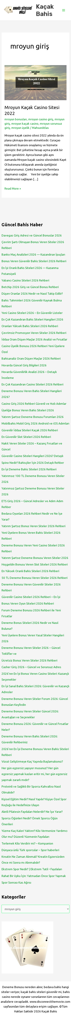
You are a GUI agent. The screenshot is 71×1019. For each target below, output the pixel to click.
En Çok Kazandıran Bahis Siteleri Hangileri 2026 (32, 319)
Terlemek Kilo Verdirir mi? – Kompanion (27, 843)
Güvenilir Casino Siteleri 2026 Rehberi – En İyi (31, 596)
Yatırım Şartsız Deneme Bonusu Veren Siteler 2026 (35, 557)
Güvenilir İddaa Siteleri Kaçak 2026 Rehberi (30, 430)
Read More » (12, 189)
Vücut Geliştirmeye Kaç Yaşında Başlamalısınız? (32, 761)
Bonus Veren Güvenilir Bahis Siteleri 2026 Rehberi (34, 261)
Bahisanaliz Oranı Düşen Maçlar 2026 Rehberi (31, 358)
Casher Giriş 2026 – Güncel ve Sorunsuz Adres (31, 667)
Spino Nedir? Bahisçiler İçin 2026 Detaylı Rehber (33, 462)
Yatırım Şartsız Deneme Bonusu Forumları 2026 (33, 416)
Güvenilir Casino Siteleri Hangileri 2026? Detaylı (32, 455)
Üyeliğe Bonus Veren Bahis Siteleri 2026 (28, 410)
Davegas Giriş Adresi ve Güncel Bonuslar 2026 (32, 235)
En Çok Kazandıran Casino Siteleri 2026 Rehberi (32, 384)
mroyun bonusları (15, 119)
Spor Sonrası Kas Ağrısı (16, 882)
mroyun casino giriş (40, 119)
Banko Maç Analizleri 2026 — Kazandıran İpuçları (33, 254)
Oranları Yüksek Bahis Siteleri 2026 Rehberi (30, 326)
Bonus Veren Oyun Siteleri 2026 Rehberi (28, 603)
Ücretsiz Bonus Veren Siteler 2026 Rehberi (29, 660)
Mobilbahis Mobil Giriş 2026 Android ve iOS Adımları (35, 423)
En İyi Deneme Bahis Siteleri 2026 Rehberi (29, 469)
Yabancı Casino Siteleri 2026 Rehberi (25, 280)
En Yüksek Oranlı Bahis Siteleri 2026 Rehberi (30, 571)
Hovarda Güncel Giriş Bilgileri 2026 (24, 365)
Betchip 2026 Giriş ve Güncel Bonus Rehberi (30, 287)
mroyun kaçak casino (24, 123)
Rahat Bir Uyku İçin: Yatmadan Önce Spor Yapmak (34, 875)
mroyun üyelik (20, 127)
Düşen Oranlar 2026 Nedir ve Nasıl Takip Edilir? (32, 293)
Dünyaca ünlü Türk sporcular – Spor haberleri (30, 850)
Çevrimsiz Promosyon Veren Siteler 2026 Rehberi (34, 332)
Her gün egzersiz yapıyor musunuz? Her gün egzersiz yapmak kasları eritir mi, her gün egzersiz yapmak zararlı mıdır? (34, 773)
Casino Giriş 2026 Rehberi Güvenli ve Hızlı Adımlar (34, 403)
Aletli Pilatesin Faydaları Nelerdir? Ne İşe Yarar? (32, 811)
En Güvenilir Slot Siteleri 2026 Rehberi (26, 436)
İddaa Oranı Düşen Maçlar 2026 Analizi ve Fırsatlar (34, 339)
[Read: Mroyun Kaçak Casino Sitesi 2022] (35, 82)
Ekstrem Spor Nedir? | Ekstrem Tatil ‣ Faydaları (32, 869)
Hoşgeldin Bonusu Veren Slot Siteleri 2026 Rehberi (35, 564)
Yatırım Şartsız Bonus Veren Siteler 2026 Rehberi (33, 526)
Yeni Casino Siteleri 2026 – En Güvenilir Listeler (32, 312)
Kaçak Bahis (45, 10)
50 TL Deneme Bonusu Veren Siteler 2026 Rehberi (35, 577)
